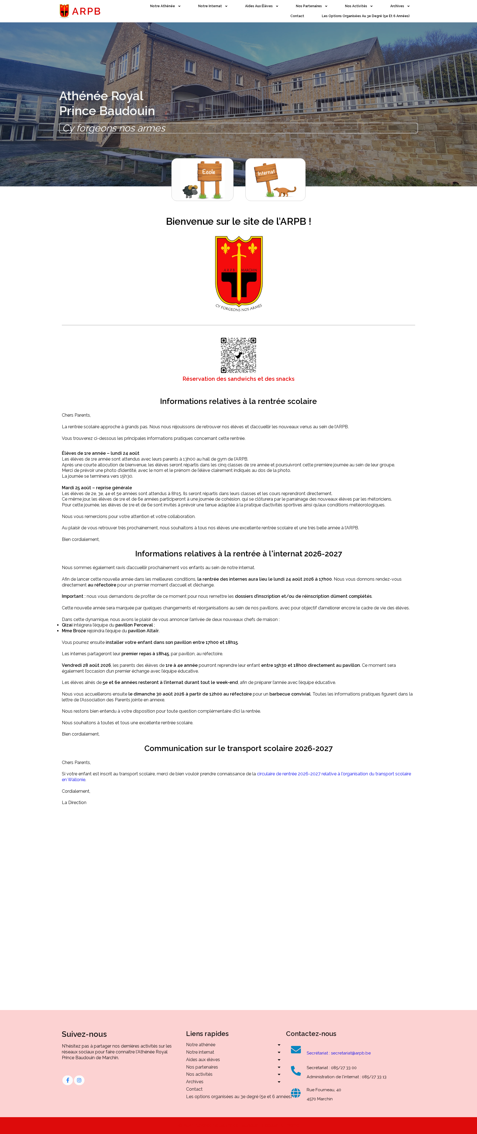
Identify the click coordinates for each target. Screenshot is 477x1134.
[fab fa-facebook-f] (67, 1080)
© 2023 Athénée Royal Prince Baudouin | (220, 1125)
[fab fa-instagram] (79, 1080)
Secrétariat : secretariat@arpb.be (339, 1053)
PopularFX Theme (280, 1125)
